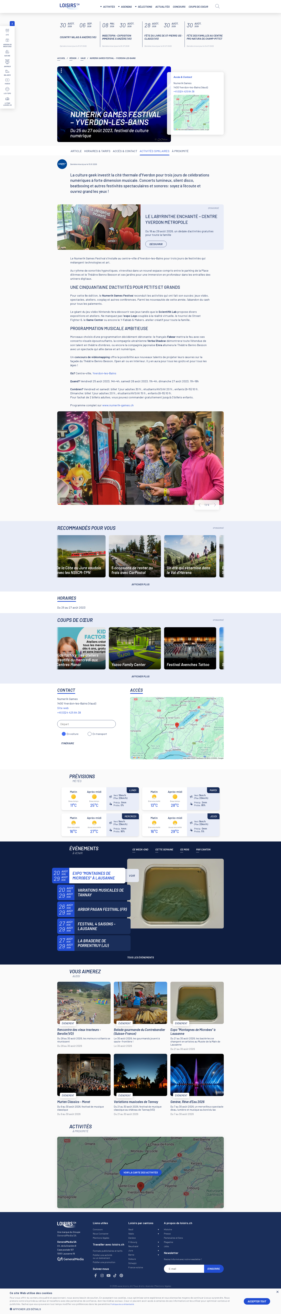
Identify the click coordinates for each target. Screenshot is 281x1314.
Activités (109, 6)
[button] (124, 1309)
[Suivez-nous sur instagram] (102, 1275)
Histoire (168, 1229)
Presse (167, 1233)
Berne (131, 1254)
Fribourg (132, 1242)
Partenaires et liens (173, 1237)
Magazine (168, 1242)
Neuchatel (133, 1246)
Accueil (61, 58)
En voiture (73, 733)
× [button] (277, 1292)
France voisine (135, 1267)
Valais (131, 1233)
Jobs (166, 1246)
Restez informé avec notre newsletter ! (183, 1259)
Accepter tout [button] (257, 1301)
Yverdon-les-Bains (104, 373)
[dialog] (140, 1301)
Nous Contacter (100, 1233)
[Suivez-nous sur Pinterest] (121, 1275)
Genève (132, 1237)
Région (72, 58)
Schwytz (132, 1263)
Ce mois (184, 849)
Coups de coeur (198, 6)
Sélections (145, 6)
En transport (100, 733)
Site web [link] (63, 708)
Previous (199, 505)
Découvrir (156, 244)
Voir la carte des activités (140, 1172)
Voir (132, 875)
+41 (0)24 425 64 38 (184, 91)
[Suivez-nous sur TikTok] (115, 1275)
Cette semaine (164, 849)
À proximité (180, 151)
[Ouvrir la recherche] (217, 6)
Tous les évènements (140, 957)
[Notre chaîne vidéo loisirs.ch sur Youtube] (109, 1275)
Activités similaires (154, 151)
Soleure (132, 1259)
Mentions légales (101, 1237)
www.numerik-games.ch (118, 405)
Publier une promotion (104, 1262)
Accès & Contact (125, 151)
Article (76, 151)
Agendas (126, 6)
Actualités (162, 6)
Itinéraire (67, 743)
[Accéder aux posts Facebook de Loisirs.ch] (96, 1275)
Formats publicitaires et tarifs (107, 1250)
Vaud (83, 58)
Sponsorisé (213, 208)
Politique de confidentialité (122, 1304)
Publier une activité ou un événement (102, 1256)
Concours (179, 6)
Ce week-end (140, 849)
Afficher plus (140, 584)
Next (215, 505)
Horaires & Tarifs (97, 151)
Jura (130, 1250)
